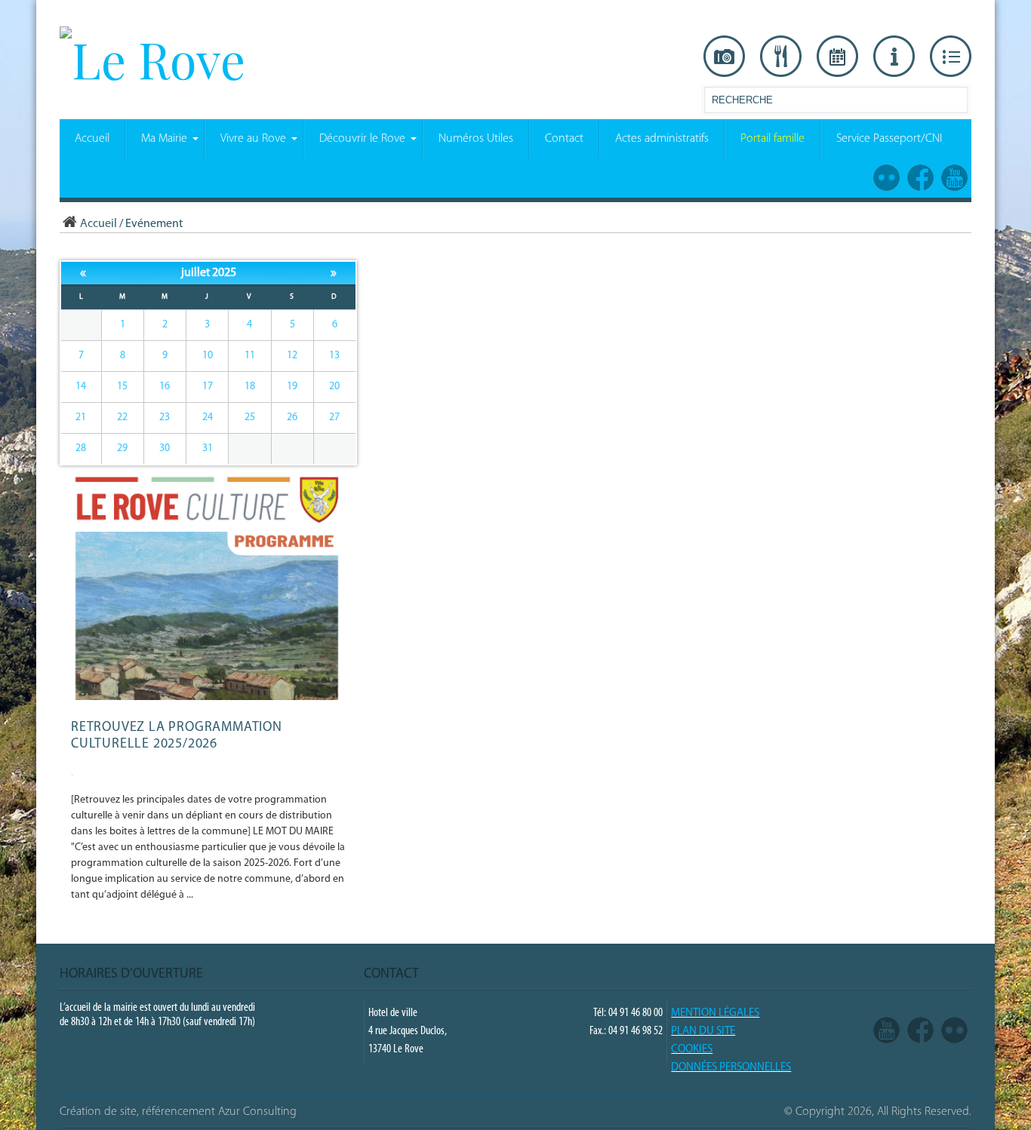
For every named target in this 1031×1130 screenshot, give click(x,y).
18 (250, 386)
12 (292, 355)
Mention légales (715, 1013)
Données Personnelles (731, 1067)
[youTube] (886, 1031)
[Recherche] (955, 103)
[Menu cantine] (781, 56)
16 (164, 386)
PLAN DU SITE (703, 1031)
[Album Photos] (954, 1031)
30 (164, 448)
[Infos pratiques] (894, 56)
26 (292, 417)
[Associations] (950, 56)
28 (80, 448)
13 (334, 355)
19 (292, 386)
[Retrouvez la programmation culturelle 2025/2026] (210, 697)
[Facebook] (920, 1031)
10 (207, 355)
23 (164, 417)
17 (207, 386)
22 (122, 417)
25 (250, 417)
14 (80, 386)
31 (207, 448)
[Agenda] (837, 56)
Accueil (98, 224)
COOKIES (691, 1049)
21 (80, 417)
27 (334, 417)
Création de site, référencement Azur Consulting (178, 1112)
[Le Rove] (152, 58)
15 (122, 386)
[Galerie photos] (724, 56)
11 (250, 355)
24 (207, 417)
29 (122, 448)
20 (334, 386)
